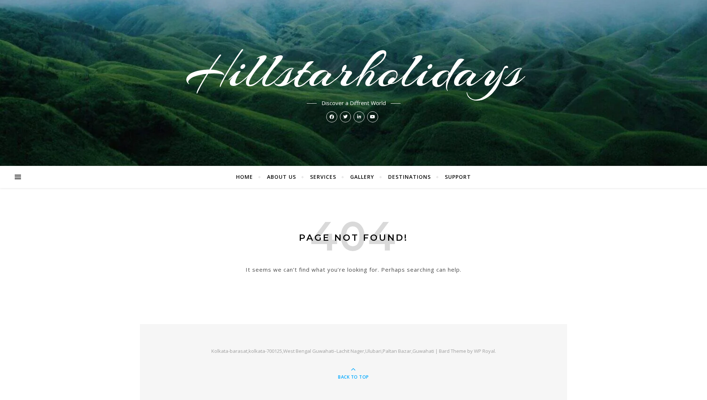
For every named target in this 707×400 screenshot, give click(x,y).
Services (323, 176)
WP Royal (484, 351)
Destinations (409, 176)
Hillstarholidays (354, 70)
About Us (281, 176)
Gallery (362, 176)
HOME (244, 176)
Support (458, 176)
